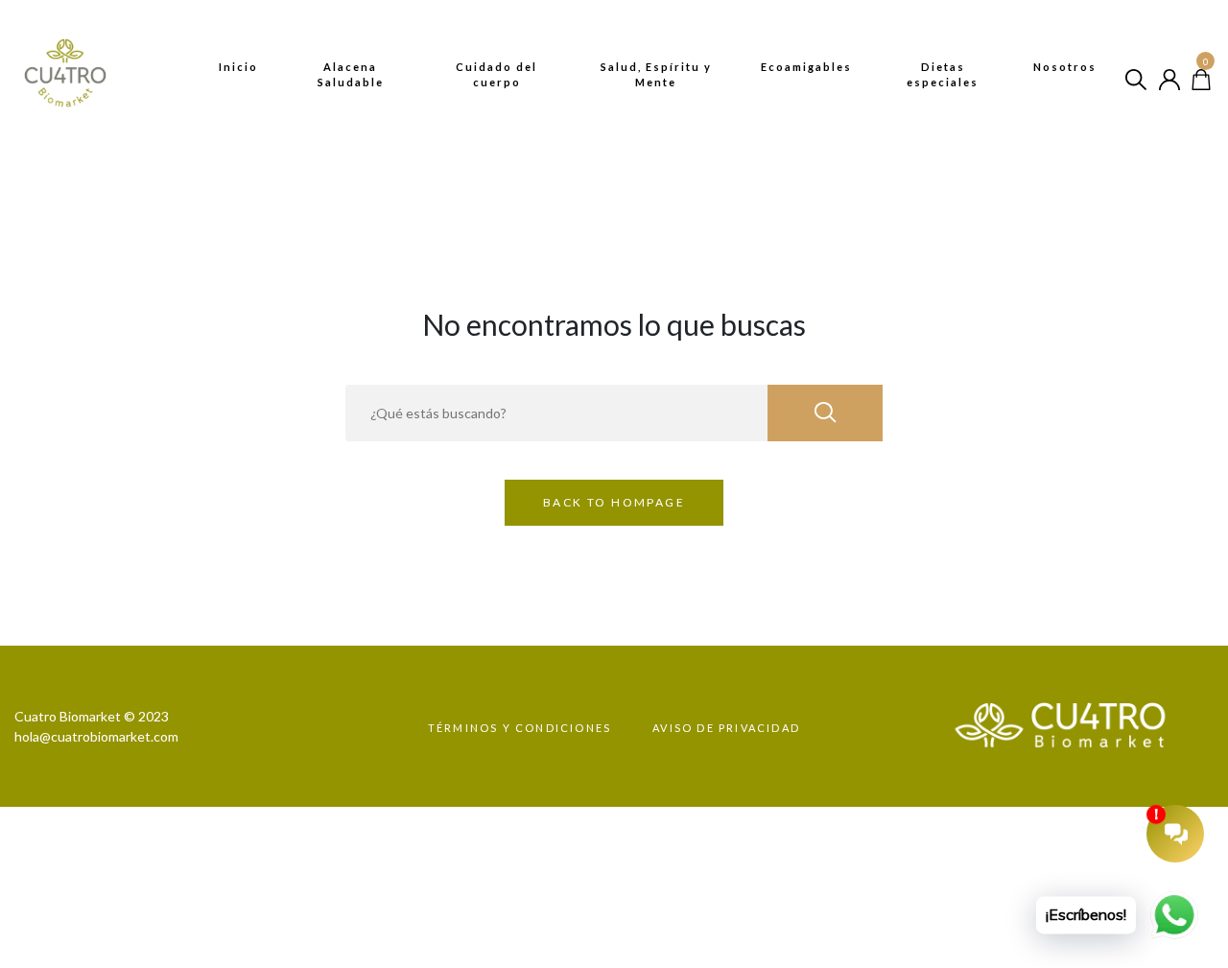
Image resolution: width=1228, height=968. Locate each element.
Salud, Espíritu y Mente (656, 74)
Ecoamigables (806, 66)
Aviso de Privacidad (726, 727)
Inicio (238, 66)
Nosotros (1065, 66)
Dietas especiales (943, 74)
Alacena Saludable (351, 74)
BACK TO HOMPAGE (614, 502)
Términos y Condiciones (519, 727)
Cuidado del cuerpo (496, 74)
